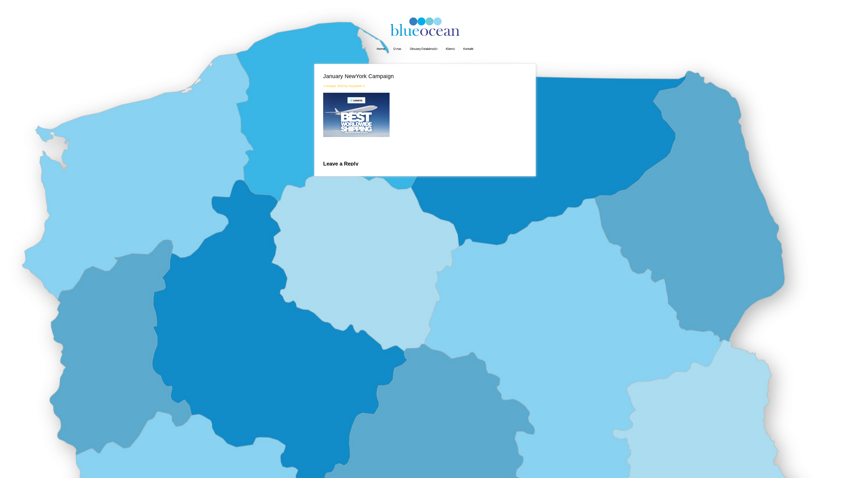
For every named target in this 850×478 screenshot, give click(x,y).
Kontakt (468, 48)
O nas (397, 48)
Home (381, 48)
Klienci (450, 48)
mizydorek (355, 86)
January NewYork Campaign (358, 76)
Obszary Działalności (423, 48)
